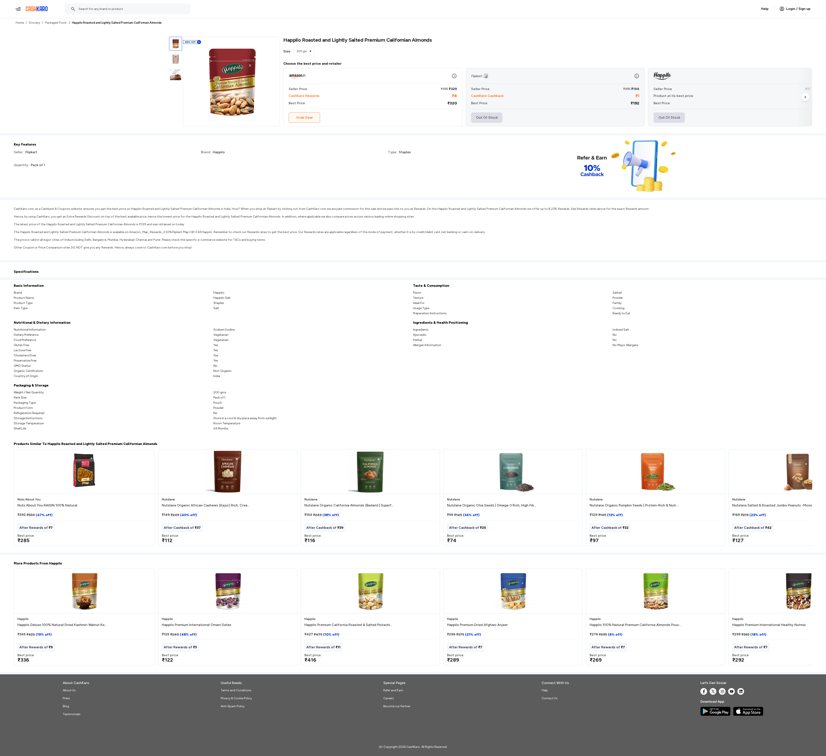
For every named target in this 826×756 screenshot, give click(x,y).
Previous (23, 499)
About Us (69, 690)
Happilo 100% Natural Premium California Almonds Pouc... (635, 625)
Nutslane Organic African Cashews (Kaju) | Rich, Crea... (205, 505)
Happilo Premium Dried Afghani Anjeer (477, 625)
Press (66, 698)
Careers (388, 698)
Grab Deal (304, 117)
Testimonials (71, 714)
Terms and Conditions (236, 690)
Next (805, 97)
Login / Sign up (798, 9)
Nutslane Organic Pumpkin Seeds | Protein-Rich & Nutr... (634, 505)
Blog (66, 706)
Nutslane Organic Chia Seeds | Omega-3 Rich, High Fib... (491, 505)
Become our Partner (396, 706)
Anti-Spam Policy (233, 706)
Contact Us (550, 698)
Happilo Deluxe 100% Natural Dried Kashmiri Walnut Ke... (61, 625)
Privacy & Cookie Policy (236, 698)
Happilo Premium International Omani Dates (196, 625)
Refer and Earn (393, 690)
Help (765, 9)
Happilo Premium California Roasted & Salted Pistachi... (348, 625)
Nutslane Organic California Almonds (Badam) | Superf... (348, 505)
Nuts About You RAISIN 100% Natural (47, 505)
